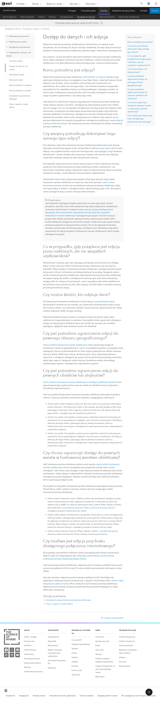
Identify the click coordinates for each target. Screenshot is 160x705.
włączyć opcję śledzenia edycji (100, 301)
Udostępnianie (66, 17)
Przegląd (72, 11)
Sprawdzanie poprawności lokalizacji (19, 97)
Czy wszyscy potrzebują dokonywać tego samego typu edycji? (138, 49)
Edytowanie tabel (16, 80)
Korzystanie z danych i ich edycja (36, 29)
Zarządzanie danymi (86, 17)
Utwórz (41, 17)
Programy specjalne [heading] (127, 630)
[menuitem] (34, 637)
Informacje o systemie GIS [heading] (81, 631)
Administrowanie (106, 17)
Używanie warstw (15, 61)
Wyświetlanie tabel (16, 75)
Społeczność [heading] (53, 630)
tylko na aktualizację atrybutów (70, 508)
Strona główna (9, 17)
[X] (12, 650)
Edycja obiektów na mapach (20, 85)
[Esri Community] (6, 655)
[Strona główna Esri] (7, 4)
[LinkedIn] (17, 650)
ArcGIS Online (9, 10)
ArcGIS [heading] (27, 630)
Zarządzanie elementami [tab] (19, 47)
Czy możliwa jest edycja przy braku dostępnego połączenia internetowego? (140, 118)
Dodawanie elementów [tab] (19, 36)
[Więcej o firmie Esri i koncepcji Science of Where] (12, 637)
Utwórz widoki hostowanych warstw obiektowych (65, 345)
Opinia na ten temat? (113, 618)
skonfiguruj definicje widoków (102, 382)
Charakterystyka (88, 11)
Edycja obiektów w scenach (20, 91)
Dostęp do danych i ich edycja (18, 68)
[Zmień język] (148, 3)
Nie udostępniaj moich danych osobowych (139, 696)
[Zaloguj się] (156, 4)
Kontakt (143, 11)
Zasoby (104, 11)
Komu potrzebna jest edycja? (140, 42)
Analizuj (52, 17)
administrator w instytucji (94, 77)
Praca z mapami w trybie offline (18, 105)
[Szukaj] (141, 3)
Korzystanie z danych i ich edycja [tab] (18, 54)
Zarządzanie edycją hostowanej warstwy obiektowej (68, 600)
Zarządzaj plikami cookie (107, 696)
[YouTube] (17, 655)
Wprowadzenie (27, 17)
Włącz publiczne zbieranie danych (99, 508)
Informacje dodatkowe (128, 17)
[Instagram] (12, 655)
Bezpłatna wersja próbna (123, 11)
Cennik (155, 11)
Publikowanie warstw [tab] (18, 42)
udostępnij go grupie (109, 531)
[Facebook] (6, 650)
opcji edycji (105, 148)
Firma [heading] (97, 630)
